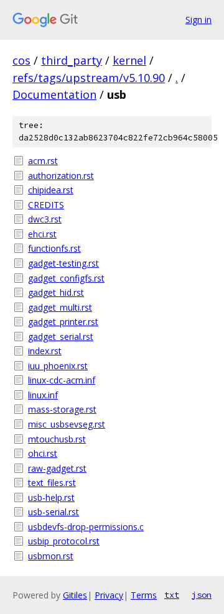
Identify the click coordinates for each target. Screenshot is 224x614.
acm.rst (43, 161)
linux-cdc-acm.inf (61, 380)
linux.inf (43, 395)
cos (21, 60)
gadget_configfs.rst (66, 278)
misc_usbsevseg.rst (66, 424)
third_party (71, 60)
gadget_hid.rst (56, 292)
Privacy (109, 595)
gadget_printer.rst (63, 322)
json (202, 594)
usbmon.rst (50, 556)
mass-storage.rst (62, 409)
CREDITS (46, 205)
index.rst (45, 351)
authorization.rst (61, 175)
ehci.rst (42, 234)
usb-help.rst (51, 497)
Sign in (198, 19)
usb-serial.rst (53, 512)
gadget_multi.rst (60, 307)
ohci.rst (42, 453)
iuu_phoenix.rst (58, 366)
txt (171, 594)
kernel (129, 60)
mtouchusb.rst (57, 439)
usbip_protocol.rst (64, 541)
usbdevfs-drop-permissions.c (86, 527)
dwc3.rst (45, 219)
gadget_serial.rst (60, 336)
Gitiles (75, 595)
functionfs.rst (54, 248)
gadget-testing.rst (63, 263)
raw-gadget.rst (57, 468)
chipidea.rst (50, 190)
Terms (144, 595)
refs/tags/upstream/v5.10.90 (88, 77)
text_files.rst (52, 482)
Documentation (54, 94)
